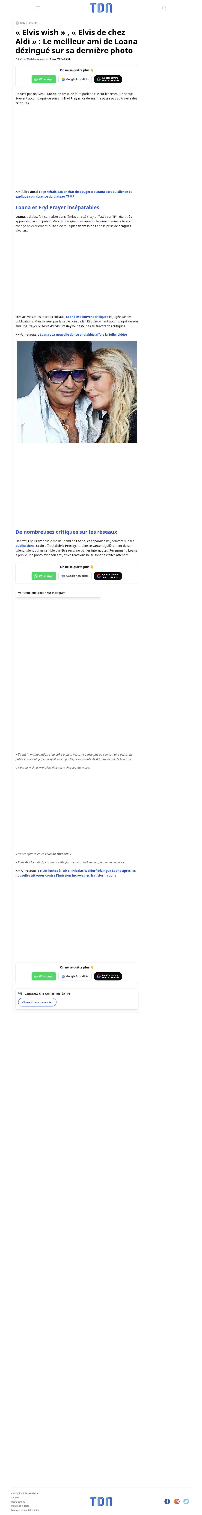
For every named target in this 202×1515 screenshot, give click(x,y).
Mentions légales (20, 1505)
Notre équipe (18, 1501)
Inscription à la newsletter (25, 1493)
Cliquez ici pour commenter (37, 1002)
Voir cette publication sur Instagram (41, 593)
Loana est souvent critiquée (87, 317)
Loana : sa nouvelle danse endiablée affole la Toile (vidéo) (83, 334)
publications (24, 546)
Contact (15, 1497)
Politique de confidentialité (25, 1510)
